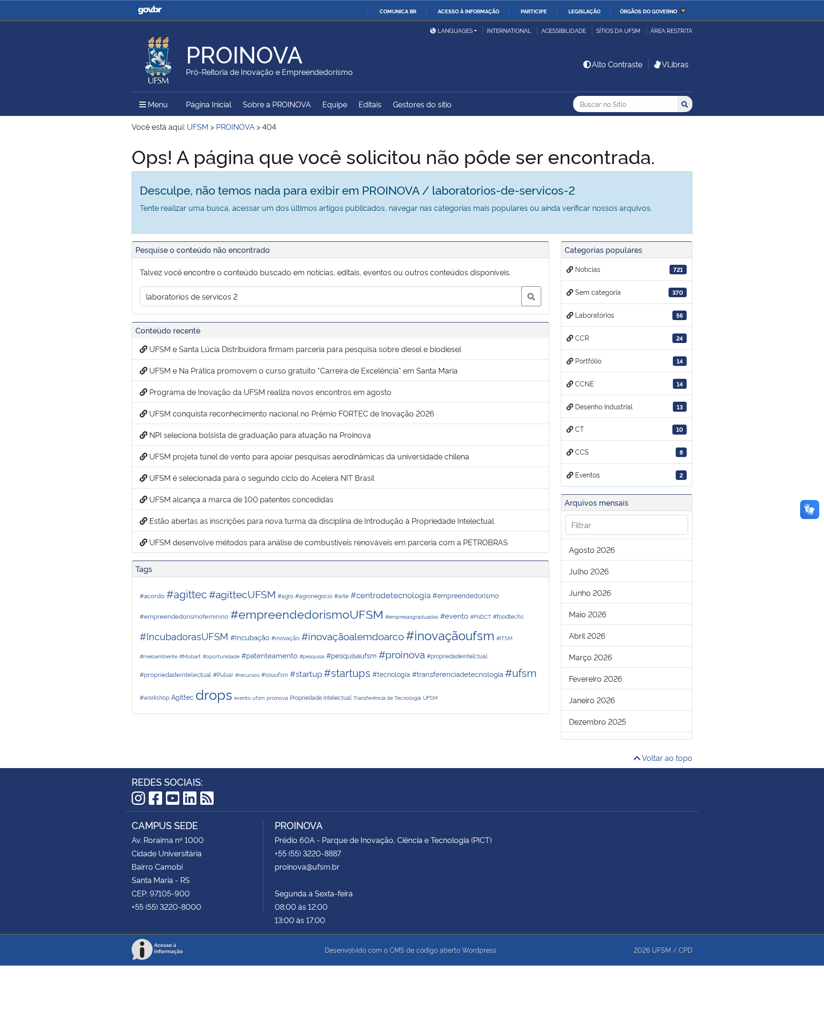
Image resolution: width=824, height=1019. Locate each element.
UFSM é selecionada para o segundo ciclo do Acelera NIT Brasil (260, 477)
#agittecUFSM (242, 594)
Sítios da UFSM (618, 30)
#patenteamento (269, 655)
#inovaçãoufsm (450, 634)
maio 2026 (588, 614)
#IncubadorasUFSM (184, 636)
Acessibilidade (563, 30)
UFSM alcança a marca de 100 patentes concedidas (240, 499)
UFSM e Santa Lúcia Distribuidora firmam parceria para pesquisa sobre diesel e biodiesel (304, 348)
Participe (534, 11)
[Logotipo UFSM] (159, 57)
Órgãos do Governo (648, 11)
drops (214, 693)
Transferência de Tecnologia (387, 697)
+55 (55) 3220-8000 (166, 906)
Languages (455, 30)
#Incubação (249, 637)
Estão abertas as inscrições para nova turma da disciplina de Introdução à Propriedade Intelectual (320, 520)
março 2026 (590, 657)
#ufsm (520, 672)
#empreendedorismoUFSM (306, 613)
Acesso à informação (468, 11)
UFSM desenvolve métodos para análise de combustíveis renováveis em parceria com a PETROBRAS (327, 542)
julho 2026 (589, 571)
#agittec (186, 593)
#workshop (154, 697)
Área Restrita (671, 30)
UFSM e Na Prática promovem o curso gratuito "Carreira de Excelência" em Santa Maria (302, 370)
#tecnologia (391, 673)
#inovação (285, 638)
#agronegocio (313, 596)
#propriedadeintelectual (175, 674)
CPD (685, 949)
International (509, 30)
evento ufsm (249, 697)
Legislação (584, 11)
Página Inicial (208, 104)
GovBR (150, 10)
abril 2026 (587, 635)
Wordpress (479, 949)
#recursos (247, 674)
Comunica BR (398, 11)
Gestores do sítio (422, 104)
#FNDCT (480, 616)
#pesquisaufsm (351, 655)
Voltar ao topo (666, 757)
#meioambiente (158, 656)
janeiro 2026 (592, 700)
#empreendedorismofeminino (184, 616)
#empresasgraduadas (411, 616)
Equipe (334, 104)
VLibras (675, 64)
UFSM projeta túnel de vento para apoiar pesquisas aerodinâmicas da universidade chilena (308, 456)
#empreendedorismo (466, 595)
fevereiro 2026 (595, 678)
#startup (306, 673)
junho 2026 (590, 592)
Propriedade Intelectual (320, 697)
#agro (285, 596)
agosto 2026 (592, 549)
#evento (454, 616)
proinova (277, 697)
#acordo (152, 595)
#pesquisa (311, 656)
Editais (370, 104)
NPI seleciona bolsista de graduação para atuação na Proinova (259, 434)
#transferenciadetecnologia (457, 674)
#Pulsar (223, 674)
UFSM (430, 697)
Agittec (182, 696)
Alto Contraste (617, 64)
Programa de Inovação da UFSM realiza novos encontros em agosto (269, 391)
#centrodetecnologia (390, 594)
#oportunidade (221, 656)
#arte (341, 596)
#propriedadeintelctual (457, 656)
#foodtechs (508, 616)
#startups (347, 672)
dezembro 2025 (597, 721)
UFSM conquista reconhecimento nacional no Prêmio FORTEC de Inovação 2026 (290, 413)
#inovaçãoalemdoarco (352, 636)
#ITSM (504, 638)
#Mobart (190, 656)
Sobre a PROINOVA (277, 104)
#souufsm (274, 674)
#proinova (402, 654)
